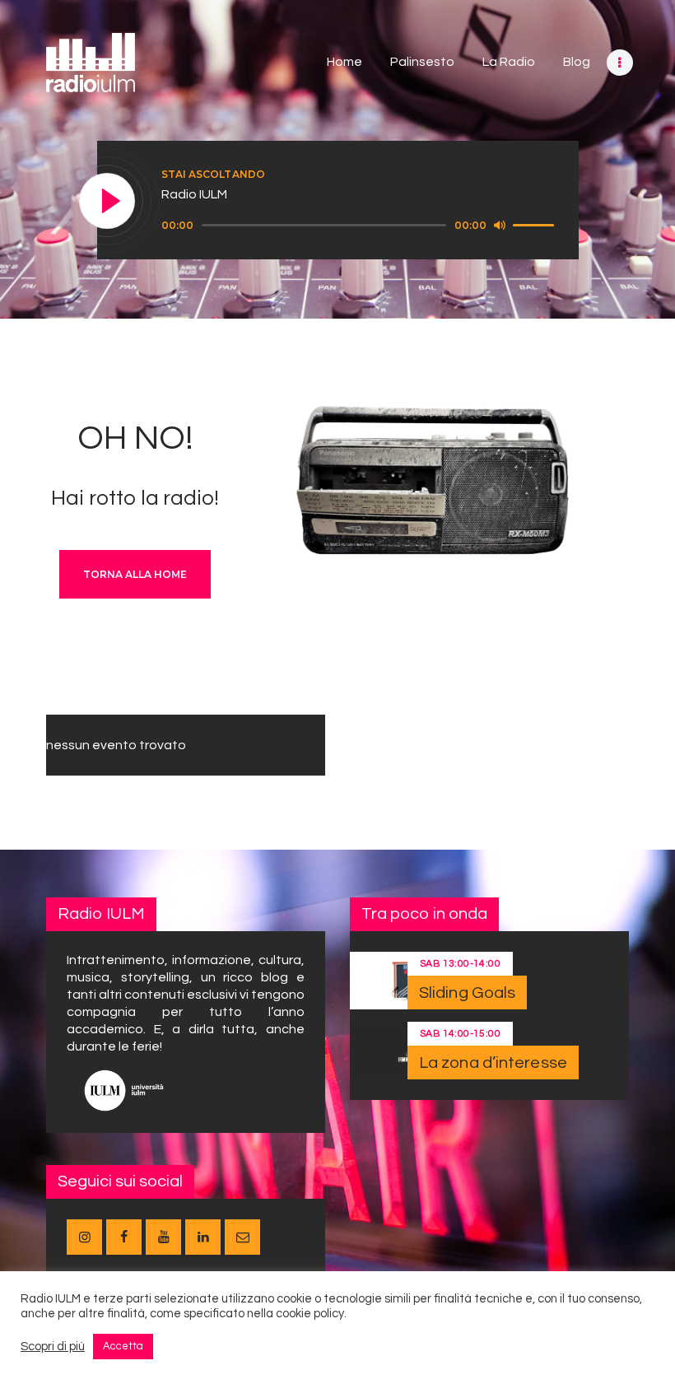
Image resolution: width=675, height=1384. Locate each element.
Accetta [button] (123, 1346)
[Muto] (499, 225)
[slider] (536, 224)
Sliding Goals (467, 993)
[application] (360, 225)
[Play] (108, 202)
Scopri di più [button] (53, 1346)
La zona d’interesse (493, 1063)
